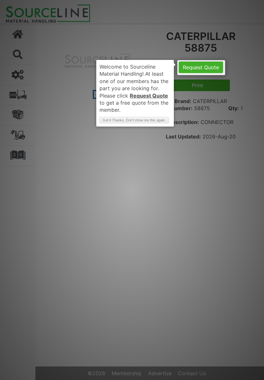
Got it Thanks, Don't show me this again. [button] (134, 120)
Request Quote (201, 67)
